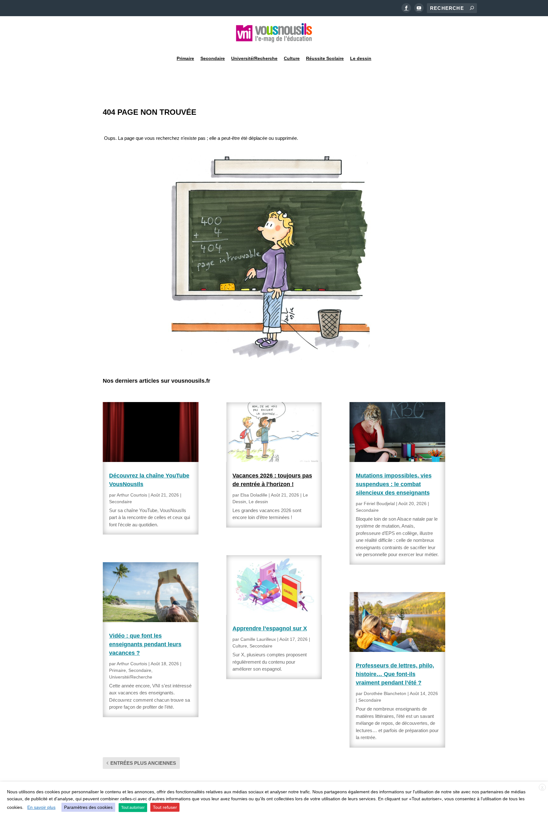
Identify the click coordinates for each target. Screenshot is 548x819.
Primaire (185, 58)
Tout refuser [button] (165, 807)
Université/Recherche (254, 58)
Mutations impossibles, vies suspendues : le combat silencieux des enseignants (394, 484)
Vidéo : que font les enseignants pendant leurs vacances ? (145, 644)
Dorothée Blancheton (385, 693)
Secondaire (212, 58)
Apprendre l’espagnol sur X (269, 628)
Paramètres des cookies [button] (88, 807)
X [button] (542, 787)
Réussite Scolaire (325, 58)
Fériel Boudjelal (379, 503)
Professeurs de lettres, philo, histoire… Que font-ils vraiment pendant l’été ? (395, 674)
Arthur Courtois (132, 494)
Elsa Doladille (253, 494)
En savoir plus (41, 807)
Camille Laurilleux (258, 639)
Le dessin (360, 58)
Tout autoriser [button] (133, 807)
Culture (292, 58)
